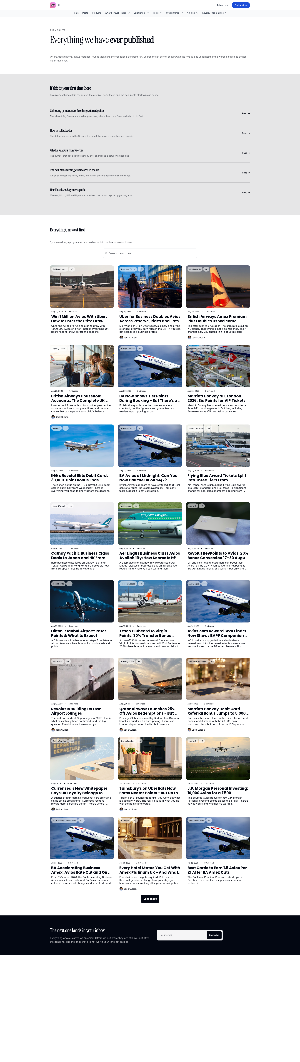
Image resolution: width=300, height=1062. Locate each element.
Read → (246, 113)
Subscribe (214, 935)
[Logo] (53, 5)
